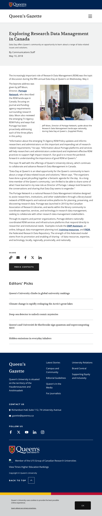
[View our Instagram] (42, 432)
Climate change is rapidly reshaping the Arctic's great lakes (41, 303)
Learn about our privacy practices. (23, 508)
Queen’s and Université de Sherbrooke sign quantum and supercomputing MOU (49, 326)
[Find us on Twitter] (18, 432)
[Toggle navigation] (90, 16)
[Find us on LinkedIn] (34, 432)
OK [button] (82, 505)
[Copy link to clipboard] (10, 257)
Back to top (17, 480)
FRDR (87, 229)
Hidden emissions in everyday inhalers (30, 338)
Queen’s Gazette (25, 16)
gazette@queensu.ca (23, 415)
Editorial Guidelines (56, 377)
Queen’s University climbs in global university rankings (39, 293)
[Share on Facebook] (25, 257)
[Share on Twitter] (32, 257)
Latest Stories (53, 362)
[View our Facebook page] (10, 432)
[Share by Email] (18, 257)
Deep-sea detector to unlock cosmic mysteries (33, 314)
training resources (69, 229)
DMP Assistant (75, 225)
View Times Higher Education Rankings (29, 466)
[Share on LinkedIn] (40, 257)
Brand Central (79, 368)
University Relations (82, 362)
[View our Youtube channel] (26, 432)
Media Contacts (24, 267)
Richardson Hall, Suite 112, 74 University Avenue (36, 409)
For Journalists (53, 393)
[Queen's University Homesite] (24, 452)
